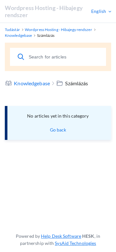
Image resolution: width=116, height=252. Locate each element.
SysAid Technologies (75, 243)
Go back (58, 129)
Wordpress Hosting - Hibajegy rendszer (44, 11)
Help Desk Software (61, 236)
